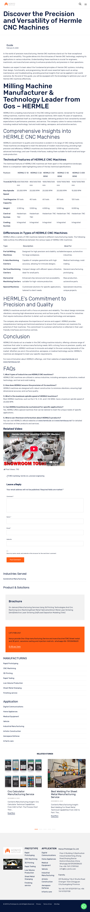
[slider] (11, 867)
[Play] (6, 867)
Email (9, 528)
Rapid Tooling (8, 678)
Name (9, 517)
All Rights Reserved (28, 904)
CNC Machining (9, 668)
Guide (10, 45)
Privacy (38, 904)
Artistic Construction (12, 731)
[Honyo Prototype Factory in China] (9, 4)
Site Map (56, 904)
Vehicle (6, 721)
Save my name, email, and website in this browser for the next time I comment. (31, 553)
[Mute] (18, 867)
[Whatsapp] (84, 906)
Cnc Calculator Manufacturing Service (21, 793)
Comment (10, 496)
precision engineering (36, 476)
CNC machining (14, 476)
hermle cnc (25, 476)
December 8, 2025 (14, 798)
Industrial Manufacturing (13, 726)
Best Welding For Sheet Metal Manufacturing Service (64, 794)
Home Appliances (10, 712)
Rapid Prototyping (10, 663)
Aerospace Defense (11, 736)
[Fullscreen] (21, 867)
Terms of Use (47, 904)
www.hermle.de (67, 359)
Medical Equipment (11, 716)
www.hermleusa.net (11, 362)
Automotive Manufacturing (14, 579)
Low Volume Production (13, 683)
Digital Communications (13, 707)
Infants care (8, 741)
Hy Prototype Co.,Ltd (14, 904)
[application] (12, 864)
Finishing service (10, 693)
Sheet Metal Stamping (12, 688)
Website (9, 539)
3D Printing (8, 673)
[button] (15, 647)
